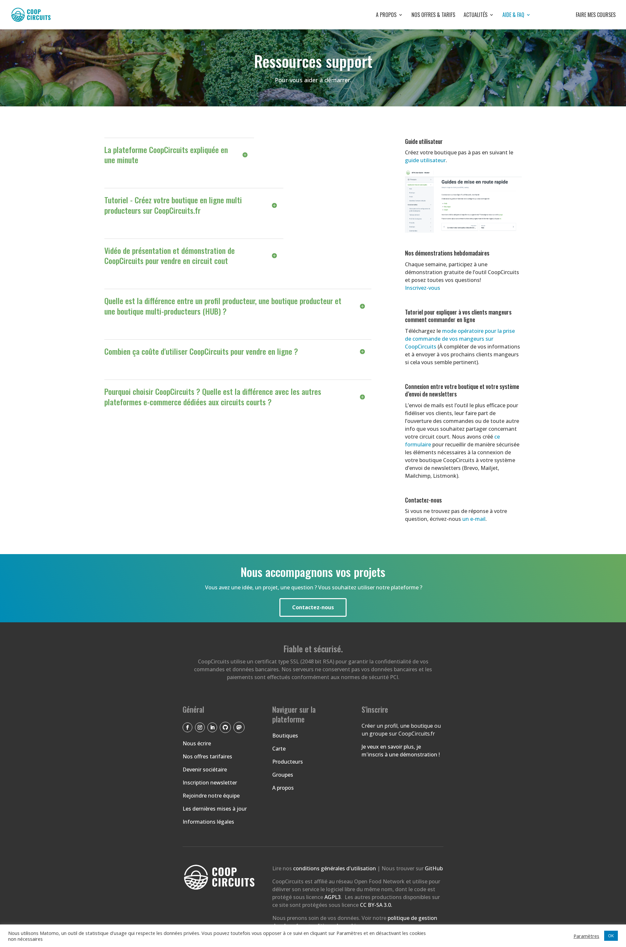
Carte (279, 748)
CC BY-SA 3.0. (376, 904)
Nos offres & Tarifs (433, 15)
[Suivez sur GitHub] (225, 727)
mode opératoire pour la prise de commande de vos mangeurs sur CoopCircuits (460, 338)
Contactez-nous (313, 607)
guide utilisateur (425, 160)
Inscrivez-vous (422, 287)
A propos (386, 15)
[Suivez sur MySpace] (239, 727)
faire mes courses (577, 15)
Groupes (282, 774)
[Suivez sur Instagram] (200, 727)
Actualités (475, 15)
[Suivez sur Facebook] (187, 727)
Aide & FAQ (513, 15)
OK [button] (611, 936)
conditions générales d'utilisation (335, 868)
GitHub (434, 868)
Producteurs (287, 761)
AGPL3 (332, 897)
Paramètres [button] (586, 936)
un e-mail (473, 518)
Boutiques (285, 735)
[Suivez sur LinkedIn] (212, 727)
